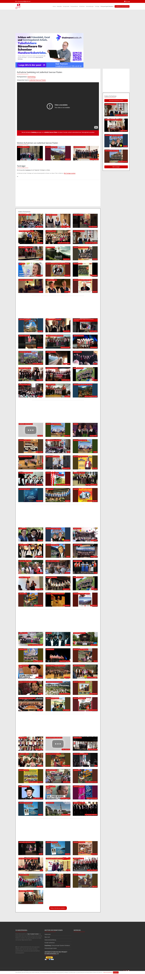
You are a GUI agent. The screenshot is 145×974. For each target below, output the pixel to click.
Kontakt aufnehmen (50, 942)
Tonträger (97, 6)
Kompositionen (74, 6)
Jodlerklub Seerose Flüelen (37, 80)
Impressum (48, 934)
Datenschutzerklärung (107, 972)
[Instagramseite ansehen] (127, 1)
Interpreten (59, 6)
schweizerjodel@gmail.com (23, 1)
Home (54, 6)
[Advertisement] (72, 21)
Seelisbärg (31, 76)
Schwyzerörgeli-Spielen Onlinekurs (57, 945)
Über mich (47, 937)
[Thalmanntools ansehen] (49, 49)
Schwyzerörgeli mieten (51, 948)
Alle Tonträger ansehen (69, 173)
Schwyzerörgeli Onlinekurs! (107, 6)
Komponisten (66, 6)
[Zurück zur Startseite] (17, 5)
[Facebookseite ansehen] (125, 1)
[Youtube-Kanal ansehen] (129, 1)
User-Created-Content (33, 934)
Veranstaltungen (90, 6)
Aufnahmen (82, 6)
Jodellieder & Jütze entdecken (122, 6)
